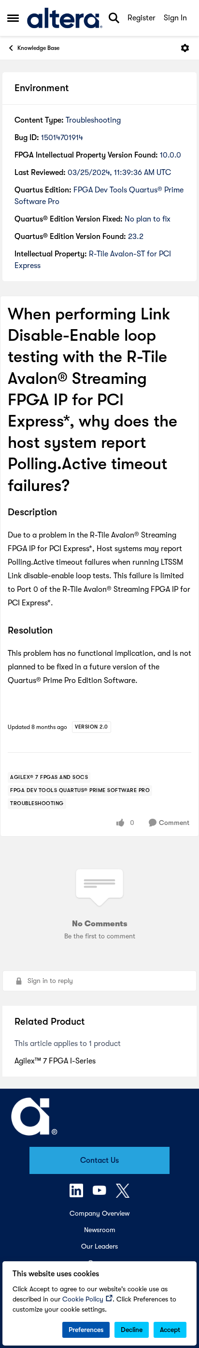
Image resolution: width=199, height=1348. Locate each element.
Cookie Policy (82, 1299)
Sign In (175, 18)
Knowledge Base (38, 48)
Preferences (86, 1329)
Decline (131, 1329)
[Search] (114, 18)
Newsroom (99, 1230)
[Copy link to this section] (64, 513)
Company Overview (99, 1213)
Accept (170, 1329)
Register (142, 18)
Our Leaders (99, 1246)
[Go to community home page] (64, 18)
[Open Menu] (185, 48)
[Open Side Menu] (13, 18)
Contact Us (99, 1160)
